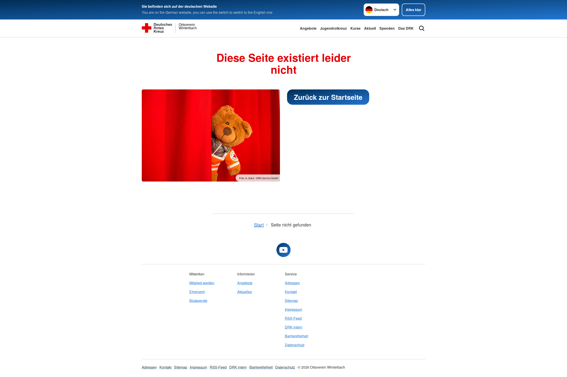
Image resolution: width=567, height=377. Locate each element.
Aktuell (370, 28)
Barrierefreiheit (296, 335)
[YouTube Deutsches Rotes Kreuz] (283, 250)
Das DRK (406, 28)
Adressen (292, 282)
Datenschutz (295, 344)
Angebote (308, 28)
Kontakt (291, 291)
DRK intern (293, 327)
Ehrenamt (197, 291)
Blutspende (198, 300)
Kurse (355, 28)
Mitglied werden (201, 282)
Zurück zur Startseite (328, 97)
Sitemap (291, 300)
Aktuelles (244, 291)
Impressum (293, 309)
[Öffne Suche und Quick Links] (421, 28)
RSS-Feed (293, 318)
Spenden (387, 28)
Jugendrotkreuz (333, 28)
